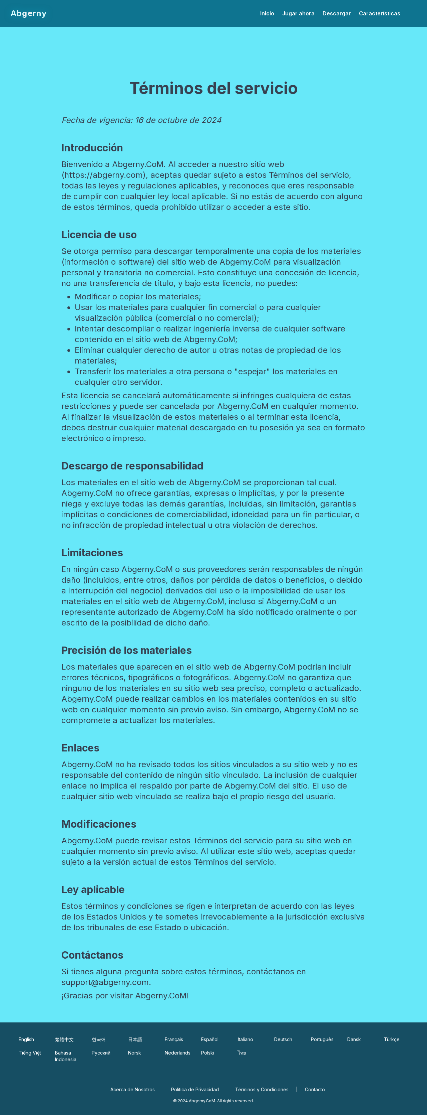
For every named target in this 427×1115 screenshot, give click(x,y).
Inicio (267, 13)
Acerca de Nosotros (132, 1089)
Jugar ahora (298, 13)
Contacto (315, 1089)
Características (379, 13)
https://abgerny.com (103, 175)
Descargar (337, 13)
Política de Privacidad (195, 1089)
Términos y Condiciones (262, 1089)
